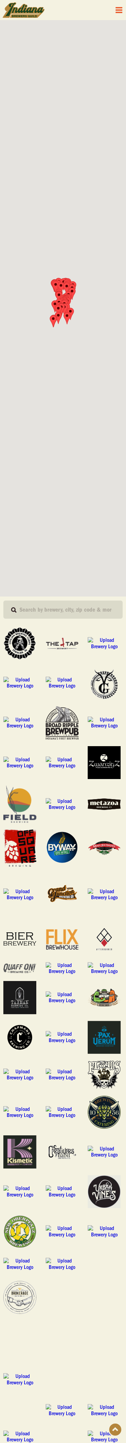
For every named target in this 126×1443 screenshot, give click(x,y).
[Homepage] (24, 10)
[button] (53, 321)
